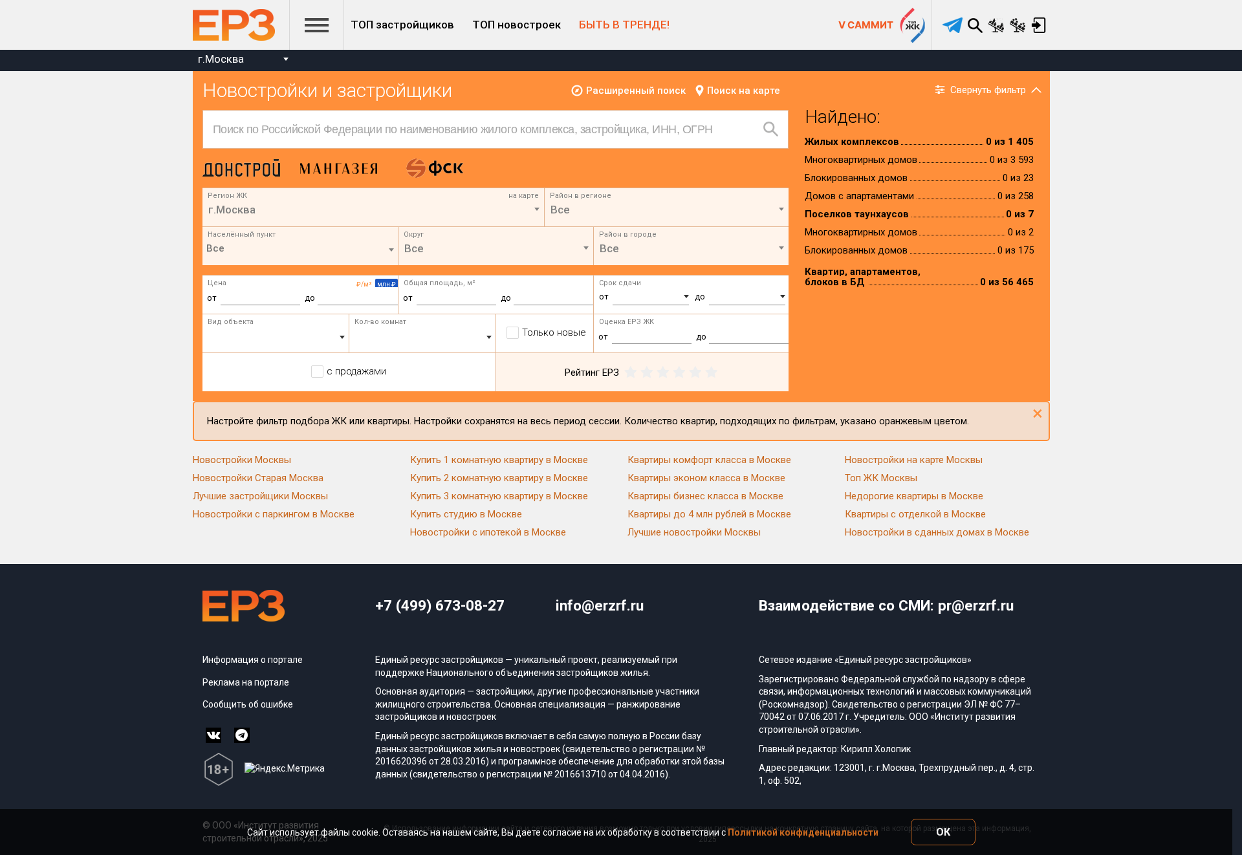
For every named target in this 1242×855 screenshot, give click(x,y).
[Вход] (1039, 25)
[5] (711, 372)
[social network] (213, 735)
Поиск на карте (743, 90)
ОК (943, 832)
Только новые (554, 332)
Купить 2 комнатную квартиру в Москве (499, 478)
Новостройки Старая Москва (258, 478)
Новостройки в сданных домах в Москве (937, 532)
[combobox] (243, 60)
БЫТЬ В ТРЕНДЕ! (624, 24)
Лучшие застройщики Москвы (260, 496)
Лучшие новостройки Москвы (694, 532)
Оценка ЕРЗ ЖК (626, 322)
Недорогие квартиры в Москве (914, 496)
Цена (217, 283)
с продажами (356, 371)
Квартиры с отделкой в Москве (915, 514)
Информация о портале (252, 660)
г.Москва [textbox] (221, 58)
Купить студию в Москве (466, 514)
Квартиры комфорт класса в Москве (709, 460)
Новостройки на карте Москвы (914, 460)
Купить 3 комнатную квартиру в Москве (499, 496)
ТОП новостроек (516, 24)
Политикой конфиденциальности (803, 832)
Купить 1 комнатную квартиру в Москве (499, 460)
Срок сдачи (620, 283)
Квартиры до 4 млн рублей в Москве (709, 514)
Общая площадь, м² (439, 283)
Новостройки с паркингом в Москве (273, 514)
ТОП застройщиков (402, 24)
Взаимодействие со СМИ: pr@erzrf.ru (886, 605)
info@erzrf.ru (600, 605)
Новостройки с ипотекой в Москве (488, 532)
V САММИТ (865, 25)
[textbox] (666, 209)
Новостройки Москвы (242, 460)
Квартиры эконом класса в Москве (706, 478)
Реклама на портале (245, 682)
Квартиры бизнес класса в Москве (705, 496)
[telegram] (952, 25)
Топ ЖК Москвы (881, 478)
